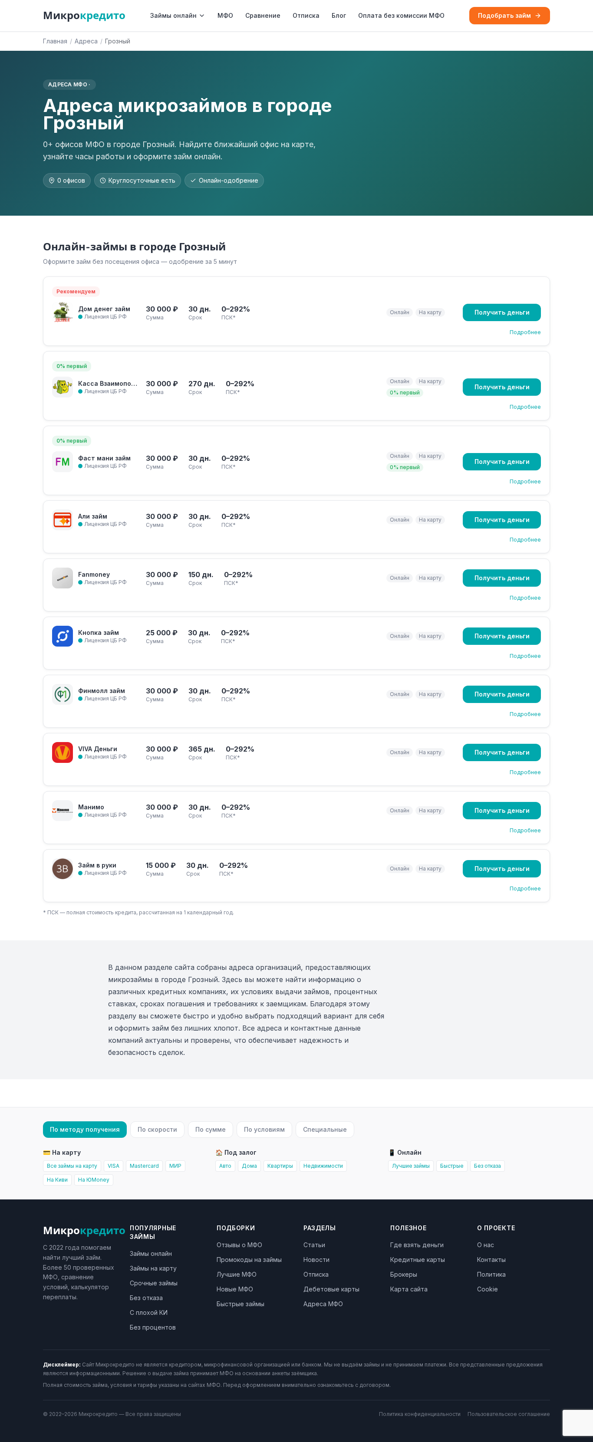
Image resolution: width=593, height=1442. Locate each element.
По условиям (264, 1129)
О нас (485, 1244)
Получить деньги (502, 312)
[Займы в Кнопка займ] (62, 636)
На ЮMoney (93, 1179)
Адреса (86, 41)
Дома (249, 1166)
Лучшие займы (411, 1166)
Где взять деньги (417, 1244)
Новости (316, 1259)
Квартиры (280, 1166)
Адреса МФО (323, 1303)
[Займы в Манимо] (62, 810)
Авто (225, 1166)
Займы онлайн (173, 15)
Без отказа (487, 1166)
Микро (84, 15)
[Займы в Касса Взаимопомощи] (62, 387)
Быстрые (452, 1166)
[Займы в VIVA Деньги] (62, 752)
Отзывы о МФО (239, 1244)
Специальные (325, 1129)
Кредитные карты (417, 1259)
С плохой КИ (149, 1312)
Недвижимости (323, 1166)
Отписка (306, 15)
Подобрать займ (504, 15)
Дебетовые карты (331, 1289)
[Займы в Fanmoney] (62, 578)
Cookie (487, 1289)
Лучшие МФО (237, 1274)
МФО (225, 15)
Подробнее (525, 332)
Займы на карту (153, 1268)
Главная (55, 41)
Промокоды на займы (249, 1259)
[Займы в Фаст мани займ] (62, 461)
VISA (113, 1166)
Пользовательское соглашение (509, 1414)
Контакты (491, 1259)
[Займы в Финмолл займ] (62, 694)
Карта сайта (409, 1289)
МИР (175, 1166)
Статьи (314, 1244)
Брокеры (403, 1274)
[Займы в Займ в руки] (62, 868)
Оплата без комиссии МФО (401, 15)
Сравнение (262, 15)
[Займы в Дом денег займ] (62, 312)
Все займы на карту (72, 1166)
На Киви (57, 1179)
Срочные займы (154, 1283)
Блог (339, 15)
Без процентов (153, 1327)
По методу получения (85, 1129)
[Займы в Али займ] (62, 519)
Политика (491, 1274)
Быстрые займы (240, 1303)
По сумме (210, 1129)
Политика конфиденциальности (420, 1414)
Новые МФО (235, 1289)
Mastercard (144, 1166)
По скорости (157, 1129)
